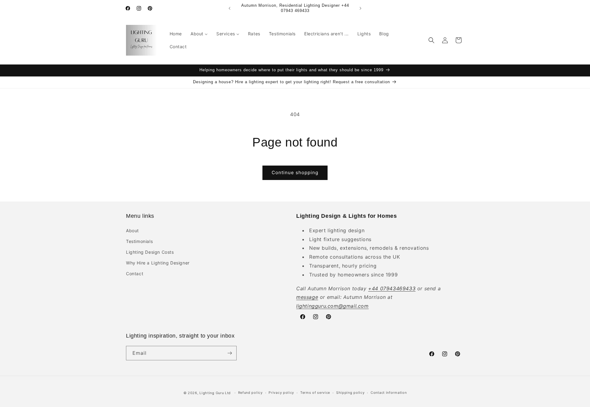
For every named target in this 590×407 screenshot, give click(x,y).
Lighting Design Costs (150, 251)
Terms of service (315, 392)
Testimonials (139, 241)
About (132, 230)
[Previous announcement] (229, 8)
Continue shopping (295, 172)
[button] (431, 40)
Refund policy (250, 392)
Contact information (389, 392)
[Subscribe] (229, 353)
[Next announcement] (360, 8)
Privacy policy (281, 392)
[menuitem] (175, 33)
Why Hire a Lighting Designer (158, 262)
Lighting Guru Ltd (215, 393)
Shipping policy (350, 392)
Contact (134, 273)
